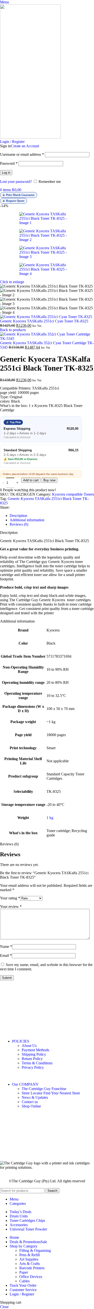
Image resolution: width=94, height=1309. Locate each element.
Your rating (10, 898)
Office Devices (30, 1277)
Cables (24, 1281)
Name (6, 946)
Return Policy (32, 1059)
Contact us (30, 1102)
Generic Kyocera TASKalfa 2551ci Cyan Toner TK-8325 (44, 321)
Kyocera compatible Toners (73, 494)
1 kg (50, 818)
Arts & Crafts (29, 1264)
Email (6, 955)
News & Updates (35, 1097)
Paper (23, 1272)
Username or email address (22, 154)
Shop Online (31, 1106)
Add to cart (31, 480)
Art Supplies (28, 1259)
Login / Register (22, 1294)
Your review (11, 906)
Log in (6, 172)
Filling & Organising (35, 1250)
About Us (29, 1046)
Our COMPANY (25, 1084)
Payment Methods (35, 1050)
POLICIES (20, 1041)
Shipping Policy (34, 1054)
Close (4, 1307)
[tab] (18, 516)
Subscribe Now (47, 1148)
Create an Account (25, 146)
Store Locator (51, 1093)
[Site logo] (30, 137)
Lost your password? (16, 181)
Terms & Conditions (37, 1063)
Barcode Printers (32, 1268)
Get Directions (13, 1012)
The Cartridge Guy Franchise (44, 1089)
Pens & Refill (29, 1255)
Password (9, 163)
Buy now (49, 480)
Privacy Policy (33, 1067)
